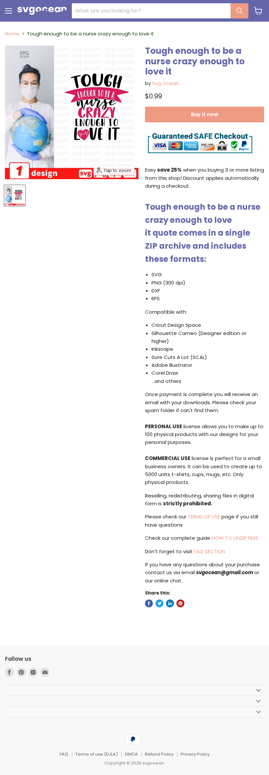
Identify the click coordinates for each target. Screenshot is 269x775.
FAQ (64, 754)
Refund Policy (159, 754)
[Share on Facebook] (149, 603)
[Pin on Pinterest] (180, 603)
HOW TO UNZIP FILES (235, 537)
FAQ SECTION (209, 551)
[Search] (239, 10)
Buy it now (204, 114)
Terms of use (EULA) (96, 754)
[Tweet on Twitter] (159, 603)
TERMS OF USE (204, 516)
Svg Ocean (165, 83)
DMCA (131, 754)
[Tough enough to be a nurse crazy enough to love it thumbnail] (14, 195)
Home (12, 33)
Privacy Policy (195, 754)
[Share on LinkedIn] (170, 603)
